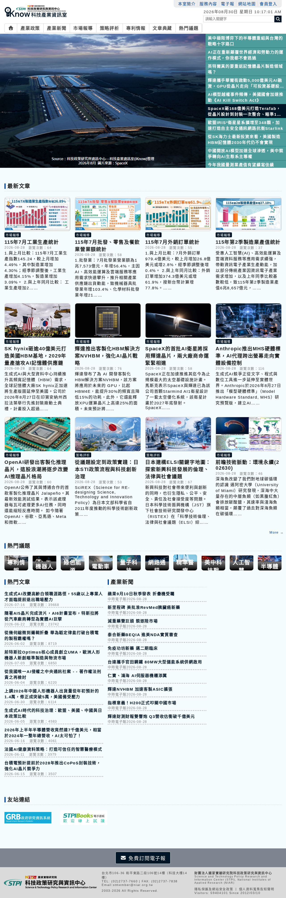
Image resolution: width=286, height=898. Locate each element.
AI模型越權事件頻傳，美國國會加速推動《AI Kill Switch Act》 (245, 97)
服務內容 (208, 4)
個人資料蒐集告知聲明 (256, 889)
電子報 (227, 4)
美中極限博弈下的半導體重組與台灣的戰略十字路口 (245, 41)
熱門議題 (188, 28)
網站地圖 (247, 4)
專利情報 (136, 28)
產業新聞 (56, 28)
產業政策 (30, 28)
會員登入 (268, 4)
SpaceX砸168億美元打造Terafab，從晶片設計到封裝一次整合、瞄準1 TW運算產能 (244, 111)
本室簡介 (187, 4)
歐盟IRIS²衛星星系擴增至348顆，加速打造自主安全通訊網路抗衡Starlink (245, 125)
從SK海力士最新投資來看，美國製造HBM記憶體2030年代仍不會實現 (244, 140)
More (276, 532)
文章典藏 (162, 28)
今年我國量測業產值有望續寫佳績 (241, 165)
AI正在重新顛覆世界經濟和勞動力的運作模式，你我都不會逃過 (245, 55)
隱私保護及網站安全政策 (213, 889)
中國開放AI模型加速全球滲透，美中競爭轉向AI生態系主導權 (245, 154)
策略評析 (109, 28)
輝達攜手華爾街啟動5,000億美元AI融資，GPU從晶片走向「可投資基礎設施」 (245, 83)
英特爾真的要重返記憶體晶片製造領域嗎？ (245, 69)
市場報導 (83, 28)
